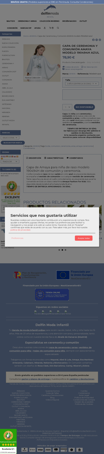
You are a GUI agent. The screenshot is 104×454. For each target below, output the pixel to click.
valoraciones (7, 452)
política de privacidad (20, 230)
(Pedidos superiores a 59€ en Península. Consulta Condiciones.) (52, 2)
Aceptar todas (84, 238)
